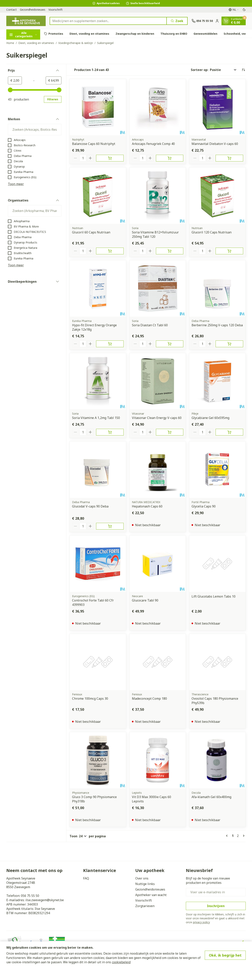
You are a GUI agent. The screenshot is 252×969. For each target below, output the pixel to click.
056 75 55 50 (30, 895)
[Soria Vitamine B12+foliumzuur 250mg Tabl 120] (158, 195)
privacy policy (201, 922)
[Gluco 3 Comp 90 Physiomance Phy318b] (98, 760)
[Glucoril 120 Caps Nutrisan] (217, 195)
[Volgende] (243, 835)
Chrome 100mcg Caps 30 (90, 698)
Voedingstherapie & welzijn (75, 43)
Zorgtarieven (145, 906)
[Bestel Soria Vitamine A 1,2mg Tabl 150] (110, 432)
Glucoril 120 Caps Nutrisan (212, 232)
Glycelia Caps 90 (204, 506)
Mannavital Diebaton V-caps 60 (215, 144)
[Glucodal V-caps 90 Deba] (98, 469)
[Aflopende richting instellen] (243, 70)
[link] (227, 835)
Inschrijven (216, 906)
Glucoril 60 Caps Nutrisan (91, 232)
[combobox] (108, 21)
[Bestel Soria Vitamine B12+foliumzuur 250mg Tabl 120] (169, 251)
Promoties (55, 33)
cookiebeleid (121, 962)
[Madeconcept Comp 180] (158, 662)
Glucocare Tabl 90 (145, 600)
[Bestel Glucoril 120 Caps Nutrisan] (229, 251)
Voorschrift (55, 9)
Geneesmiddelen (205, 33)
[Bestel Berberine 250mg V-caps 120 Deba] (229, 343)
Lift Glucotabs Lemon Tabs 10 (213, 596)
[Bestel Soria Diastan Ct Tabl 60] (169, 343)
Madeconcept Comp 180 (149, 698)
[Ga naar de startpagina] (26, 21)
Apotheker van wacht (151, 895)
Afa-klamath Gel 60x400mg (211, 797)
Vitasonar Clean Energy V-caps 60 (157, 418)
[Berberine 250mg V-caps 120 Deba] (217, 288)
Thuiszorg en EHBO (173, 33)
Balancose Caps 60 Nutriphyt (93, 144)
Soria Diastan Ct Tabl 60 (150, 325)
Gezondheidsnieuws (32, 9)
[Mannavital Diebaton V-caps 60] (217, 107)
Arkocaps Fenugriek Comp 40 (153, 144)
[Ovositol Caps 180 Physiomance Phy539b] (217, 662)
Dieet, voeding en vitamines (89, 33)
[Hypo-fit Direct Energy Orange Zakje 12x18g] (98, 288)
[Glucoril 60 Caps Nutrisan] (98, 195)
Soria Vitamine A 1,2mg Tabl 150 (96, 418)
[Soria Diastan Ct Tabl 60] (158, 288)
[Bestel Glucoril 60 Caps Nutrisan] (110, 251)
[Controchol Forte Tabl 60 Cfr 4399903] (98, 563)
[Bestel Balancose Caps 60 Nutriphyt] (110, 158)
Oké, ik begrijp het (225, 955)
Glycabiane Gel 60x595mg (210, 418)
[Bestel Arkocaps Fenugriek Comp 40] (169, 158)
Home (10, 43)
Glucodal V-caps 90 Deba (90, 506)
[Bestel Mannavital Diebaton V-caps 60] (229, 158)
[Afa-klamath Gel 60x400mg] (217, 760)
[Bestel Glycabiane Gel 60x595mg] (229, 432)
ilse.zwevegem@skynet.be (44, 900)
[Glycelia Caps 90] (217, 469)
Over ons (141, 878)
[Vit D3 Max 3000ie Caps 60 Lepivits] (158, 760)
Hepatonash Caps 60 (147, 506)
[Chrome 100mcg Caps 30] (98, 662)
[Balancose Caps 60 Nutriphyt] (98, 107)
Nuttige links (145, 884)
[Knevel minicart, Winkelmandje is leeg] (225, 20)
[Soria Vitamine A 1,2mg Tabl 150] (98, 381)
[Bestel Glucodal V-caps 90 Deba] (110, 526)
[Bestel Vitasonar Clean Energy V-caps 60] (169, 432)
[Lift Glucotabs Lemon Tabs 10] (217, 563)
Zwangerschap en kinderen (135, 33)
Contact (11, 9)
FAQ (86, 878)
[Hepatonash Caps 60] (158, 469)
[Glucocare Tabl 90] (158, 563)
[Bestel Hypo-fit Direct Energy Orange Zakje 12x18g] (110, 343)
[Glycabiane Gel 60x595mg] (217, 381)
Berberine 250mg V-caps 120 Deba (217, 325)
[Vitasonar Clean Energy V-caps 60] (158, 381)
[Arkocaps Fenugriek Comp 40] (158, 107)
